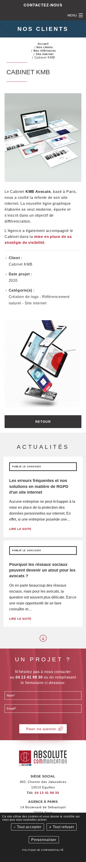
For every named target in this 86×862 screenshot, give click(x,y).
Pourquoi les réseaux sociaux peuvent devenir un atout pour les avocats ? (42, 570)
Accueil (43, 43)
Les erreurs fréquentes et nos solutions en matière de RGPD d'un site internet (38, 486)
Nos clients (44, 47)
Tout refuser (63, 827)
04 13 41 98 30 (47, 793)
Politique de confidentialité (43, 850)
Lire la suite (20, 529)
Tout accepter (28, 827)
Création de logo (24, 297)
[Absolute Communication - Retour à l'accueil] (43, 757)
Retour (43, 421)
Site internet (45, 54)
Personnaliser (43, 840)
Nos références (44, 50)
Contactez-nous (43, 5)
